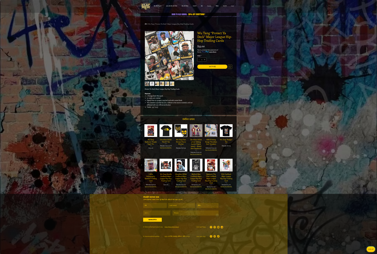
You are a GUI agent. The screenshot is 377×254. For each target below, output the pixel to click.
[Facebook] (211, 227)
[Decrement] (199, 59)
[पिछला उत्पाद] (141, 130)
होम (146, 24)
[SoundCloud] (222, 227)
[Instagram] (214, 227)
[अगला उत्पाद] (235, 130)
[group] (188, 139)
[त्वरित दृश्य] (150, 130)
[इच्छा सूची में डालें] (230, 67)
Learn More (212, 52)
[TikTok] (218, 236)
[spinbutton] (201, 59)
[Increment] (204, 59)
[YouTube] (218, 227)
